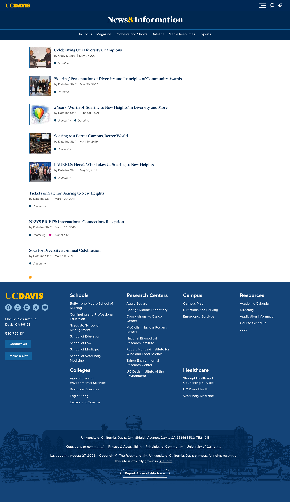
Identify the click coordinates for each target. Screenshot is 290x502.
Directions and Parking (200, 309)
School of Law (80, 342)
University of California (203, 446)
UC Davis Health (195, 389)
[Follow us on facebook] (8, 307)
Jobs (243, 329)
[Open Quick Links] (280, 5)
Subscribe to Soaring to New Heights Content (30, 277)
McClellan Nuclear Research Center (148, 329)
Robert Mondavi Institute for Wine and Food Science (148, 351)
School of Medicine (84, 349)
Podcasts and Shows (131, 34)
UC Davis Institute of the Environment (145, 373)
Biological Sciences (84, 389)
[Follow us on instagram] (17, 307)
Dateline (158, 34)
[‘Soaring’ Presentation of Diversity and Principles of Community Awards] (40, 77)
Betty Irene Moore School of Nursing (91, 305)
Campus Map (193, 303)
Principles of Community (164, 446)
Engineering (79, 395)
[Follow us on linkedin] (26, 307)
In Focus (85, 34)
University (64, 120)
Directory (247, 309)
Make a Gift (18, 355)
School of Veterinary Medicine (85, 358)
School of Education (85, 336)
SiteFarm (165, 461)
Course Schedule (253, 322)
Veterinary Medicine (198, 395)
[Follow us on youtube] (45, 307)
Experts (205, 34)
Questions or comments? (85, 446)
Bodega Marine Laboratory (147, 309)
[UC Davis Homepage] (17, 5)
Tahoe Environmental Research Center (143, 362)
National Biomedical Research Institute (142, 340)
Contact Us (18, 343)
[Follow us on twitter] (36, 307)
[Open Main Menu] (262, 5)
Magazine (103, 34)
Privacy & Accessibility (125, 446)
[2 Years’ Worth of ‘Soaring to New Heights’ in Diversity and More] (40, 106)
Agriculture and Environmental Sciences (88, 380)
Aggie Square (137, 303)
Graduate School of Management (84, 327)
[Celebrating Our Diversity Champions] (40, 49)
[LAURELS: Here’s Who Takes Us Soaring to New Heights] (40, 163)
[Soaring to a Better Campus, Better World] (40, 135)
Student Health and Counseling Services (198, 380)
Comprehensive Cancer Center (145, 318)
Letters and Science (85, 402)
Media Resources (182, 34)
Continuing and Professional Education (91, 316)
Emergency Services (198, 316)
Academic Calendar (255, 303)
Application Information (258, 316)
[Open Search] (272, 5)
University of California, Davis (103, 437)
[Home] (24, 295)
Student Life (61, 235)
